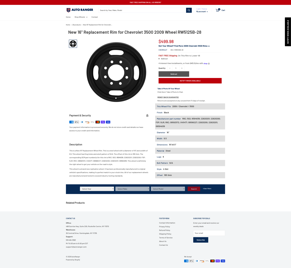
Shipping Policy (165, 234)
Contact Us (163, 245)
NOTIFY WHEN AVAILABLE (190, 81)
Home (68, 17)
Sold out (174, 74)
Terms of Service (166, 237)
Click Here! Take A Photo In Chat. (170, 92)
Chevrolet (163, 50)
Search (194, 189)
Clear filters (207, 188)
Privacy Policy (164, 226)
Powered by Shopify (73, 260)
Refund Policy (164, 230)
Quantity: (162, 68)
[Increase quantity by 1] (181, 68)
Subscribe (201, 240)
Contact (95, 17)
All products (76, 25)
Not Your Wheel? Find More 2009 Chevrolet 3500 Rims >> (184, 46)
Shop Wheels (80, 17)
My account (201, 11)
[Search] (189, 10)
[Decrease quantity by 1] (169, 68)
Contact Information (167, 223)
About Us (162, 241)
